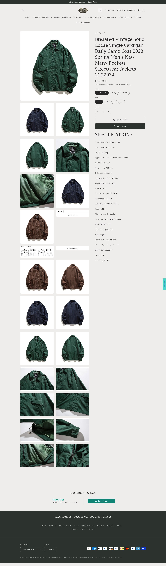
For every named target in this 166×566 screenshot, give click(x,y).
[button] (22, 10)
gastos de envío (103, 84)
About (44, 525)
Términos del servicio (86, 557)
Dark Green (101, 93)
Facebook (110, 525)
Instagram (90, 529)
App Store (100, 525)
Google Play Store (88, 525)
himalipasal (29, 557)
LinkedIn (119, 525)
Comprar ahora (120, 126)
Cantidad (98, 107)
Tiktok (82, 529)
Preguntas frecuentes (63, 525)
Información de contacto (114, 557)
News (51, 525)
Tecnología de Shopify (39, 557)
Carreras (76, 525)
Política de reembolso (55, 557)
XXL (99, 102)
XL (122, 102)
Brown (124, 93)
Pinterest (75, 529)
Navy (114, 93)
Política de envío (100, 557)
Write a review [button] (101, 501)
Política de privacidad (70, 557)
